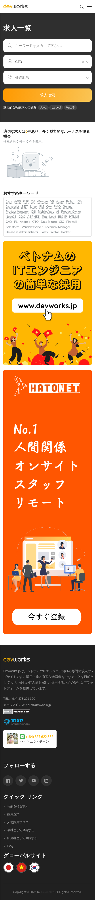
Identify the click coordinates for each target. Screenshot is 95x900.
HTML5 (74, 216)
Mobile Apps (46, 211)
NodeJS (11, 216)
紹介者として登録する (22, 838)
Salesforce (13, 227)
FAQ (10, 846)
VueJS (70, 107)
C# (33, 201)
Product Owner (71, 211)
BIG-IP (62, 216)
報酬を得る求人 (17, 806)
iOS (33, 211)
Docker (65, 232)
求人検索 (47, 95)
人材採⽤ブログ (17, 822)
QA (80, 201)
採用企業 (13, 814)
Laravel (56, 107)
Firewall (71, 221)
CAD (9, 221)
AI (57, 211)
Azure (60, 201)
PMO (57, 206)
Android (25, 221)
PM (41, 206)
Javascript (12, 206)
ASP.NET (33, 216)
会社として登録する (20, 830)
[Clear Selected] (83, 62)
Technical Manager (57, 227)
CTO (35, 221)
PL (16, 221)
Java (43, 107)
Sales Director (49, 232)
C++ (49, 206)
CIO (61, 221)
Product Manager (17, 211)
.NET (24, 206)
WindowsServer (32, 227)
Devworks (47, 892)
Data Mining (49, 221)
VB (52, 201)
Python (70, 201)
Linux (33, 206)
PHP (26, 201)
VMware (42, 201)
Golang (67, 206)
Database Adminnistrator (22, 232)
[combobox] (48, 61)
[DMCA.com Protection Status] (49, 711)
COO (22, 216)
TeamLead (49, 216)
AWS (17, 201)
